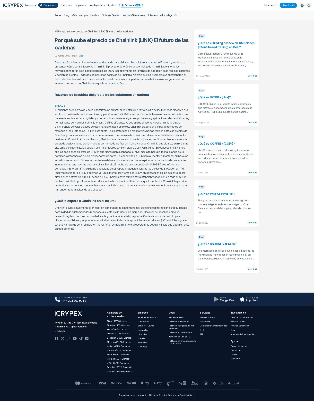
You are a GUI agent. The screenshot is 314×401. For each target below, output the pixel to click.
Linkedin (87, 338)
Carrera (141, 338)
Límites (234, 354)
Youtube (75, 338)
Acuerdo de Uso (176, 317)
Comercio (48, 5)
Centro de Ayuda (239, 346)
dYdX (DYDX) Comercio (118, 363)
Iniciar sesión (270, 5)
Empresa (79, 5)
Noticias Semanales (133, 15)
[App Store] (249, 299)
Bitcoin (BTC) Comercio (117, 321)
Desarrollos (143, 330)
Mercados (30, 5)
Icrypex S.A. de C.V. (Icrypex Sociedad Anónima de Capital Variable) (76, 324)
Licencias (142, 334)
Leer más (252, 75)
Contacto (142, 346)
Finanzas (65, 5)
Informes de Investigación (162, 15)
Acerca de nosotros (147, 317)
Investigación (96, 5)
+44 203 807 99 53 (74, 300)
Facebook (56, 338)
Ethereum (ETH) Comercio (119, 325)
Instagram (68, 338)
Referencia (205, 321)
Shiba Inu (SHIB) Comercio (119, 342)
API (201, 334)
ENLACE (60, 105)
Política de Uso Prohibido (180, 332)
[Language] (302, 5)
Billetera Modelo (207, 317)
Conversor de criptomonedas (213, 326)
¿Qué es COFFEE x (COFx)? (216, 143)
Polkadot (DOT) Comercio (119, 359)
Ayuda (111, 5)
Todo (58, 15)
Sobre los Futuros (146, 326)
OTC (202, 330)
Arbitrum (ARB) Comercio (118, 346)
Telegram (81, 338)
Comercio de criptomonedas (120, 371)
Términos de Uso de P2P (180, 336)
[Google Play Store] (224, 299)
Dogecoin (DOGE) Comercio (119, 338)
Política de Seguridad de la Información (181, 327)
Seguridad (235, 358)
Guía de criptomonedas (85, 15)
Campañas (143, 321)
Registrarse (288, 5)
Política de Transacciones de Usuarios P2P (182, 342)
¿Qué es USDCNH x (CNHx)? (217, 244)
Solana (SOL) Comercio (118, 354)
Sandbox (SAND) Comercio (119, 367)
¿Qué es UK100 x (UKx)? (214, 97)
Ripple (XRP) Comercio (117, 329)
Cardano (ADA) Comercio (119, 350)
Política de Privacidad (179, 321)
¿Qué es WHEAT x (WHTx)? (216, 194)
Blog (66, 15)
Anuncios (142, 342)
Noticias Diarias (110, 15)
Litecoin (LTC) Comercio (118, 333)
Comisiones (236, 350)
